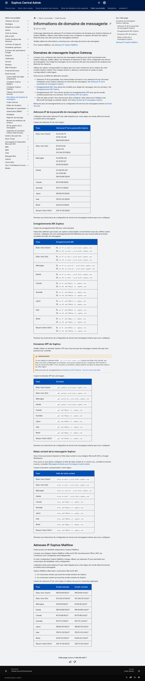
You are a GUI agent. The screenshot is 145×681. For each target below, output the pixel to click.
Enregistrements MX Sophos (48, 89)
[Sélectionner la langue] (104, 2)
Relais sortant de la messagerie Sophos (86, 100)
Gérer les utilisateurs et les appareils (74, 8)
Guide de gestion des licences (46, 8)
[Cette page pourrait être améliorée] (75, 661)
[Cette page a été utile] (70, 661)
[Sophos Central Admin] (6, 2)
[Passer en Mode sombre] (99, 2)
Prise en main (10, 8)
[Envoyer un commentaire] (139, 678)
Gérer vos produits (98, 8)
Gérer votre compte (25, 8)
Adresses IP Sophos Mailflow (66, 45)
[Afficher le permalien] (110, 23)
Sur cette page (122, 18)
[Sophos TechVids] (135, 678)
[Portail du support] (131, 678)
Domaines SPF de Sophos (78, 95)
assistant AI (123, 8)
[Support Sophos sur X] (126, 678)
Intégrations (112, 8)
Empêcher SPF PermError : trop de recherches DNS (81, 370)
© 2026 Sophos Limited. (13, 678)
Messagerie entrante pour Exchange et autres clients (69, 464)
